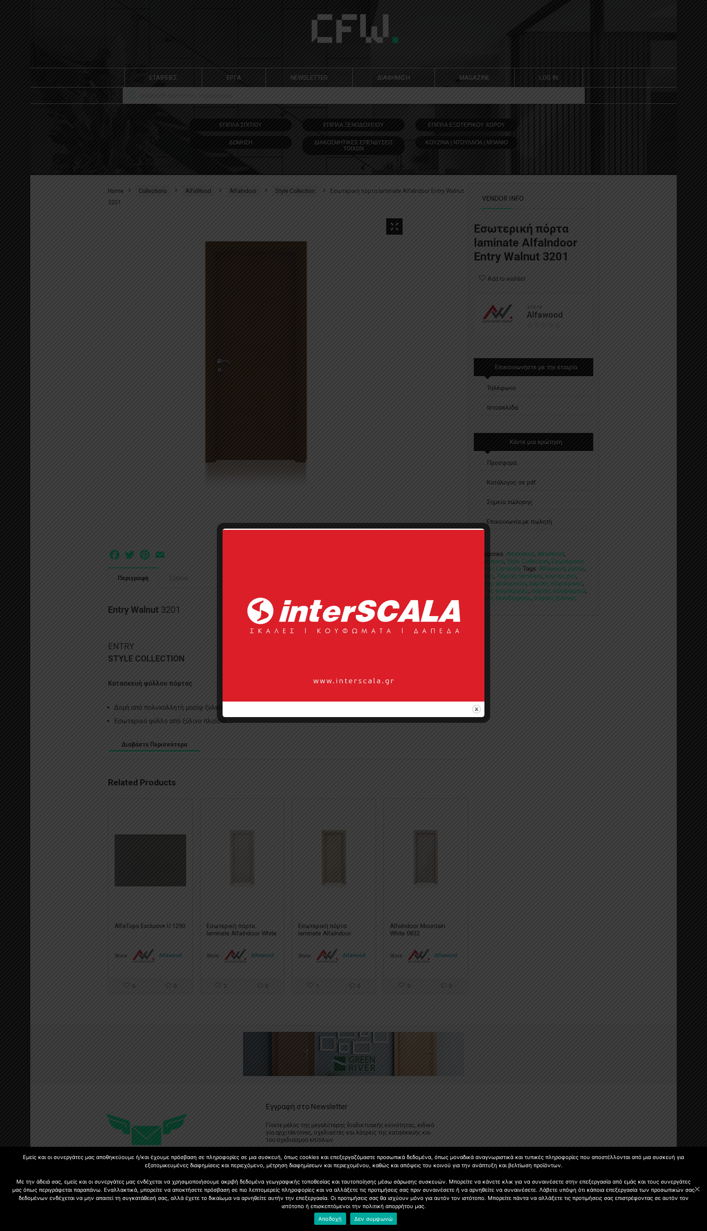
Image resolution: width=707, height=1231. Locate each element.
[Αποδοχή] (697, 1189)
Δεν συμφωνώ (373, 1218)
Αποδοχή (330, 1218)
